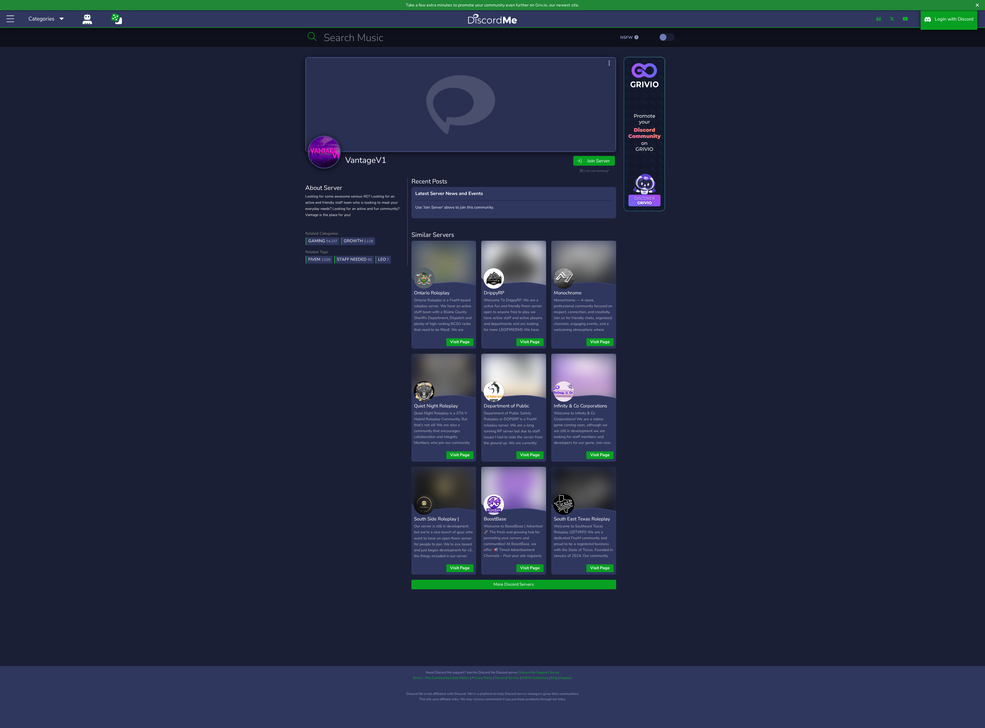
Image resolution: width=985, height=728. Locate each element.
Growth (358, 241)
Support (566, 678)
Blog (554, 678)
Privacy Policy (482, 678)
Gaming (322, 241)
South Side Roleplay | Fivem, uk (436, 522)
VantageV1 (365, 160)
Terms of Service (507, 678)
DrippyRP (494, 293)
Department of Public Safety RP (506, 409)
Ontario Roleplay (431, 293)
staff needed (354, 259)
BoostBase (495, 519)
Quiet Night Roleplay (436, 406)
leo (383, 259)
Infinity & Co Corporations (580, 406)
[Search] (312, 36)
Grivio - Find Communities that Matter (441, 678)
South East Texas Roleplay (582, 519)
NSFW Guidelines (535, 678)
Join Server (598, 161)
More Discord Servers (514, 584)
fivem (319, 259)
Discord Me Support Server (539, 672)
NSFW (627, 37)
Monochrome (568, 293)
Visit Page (460, 342)
